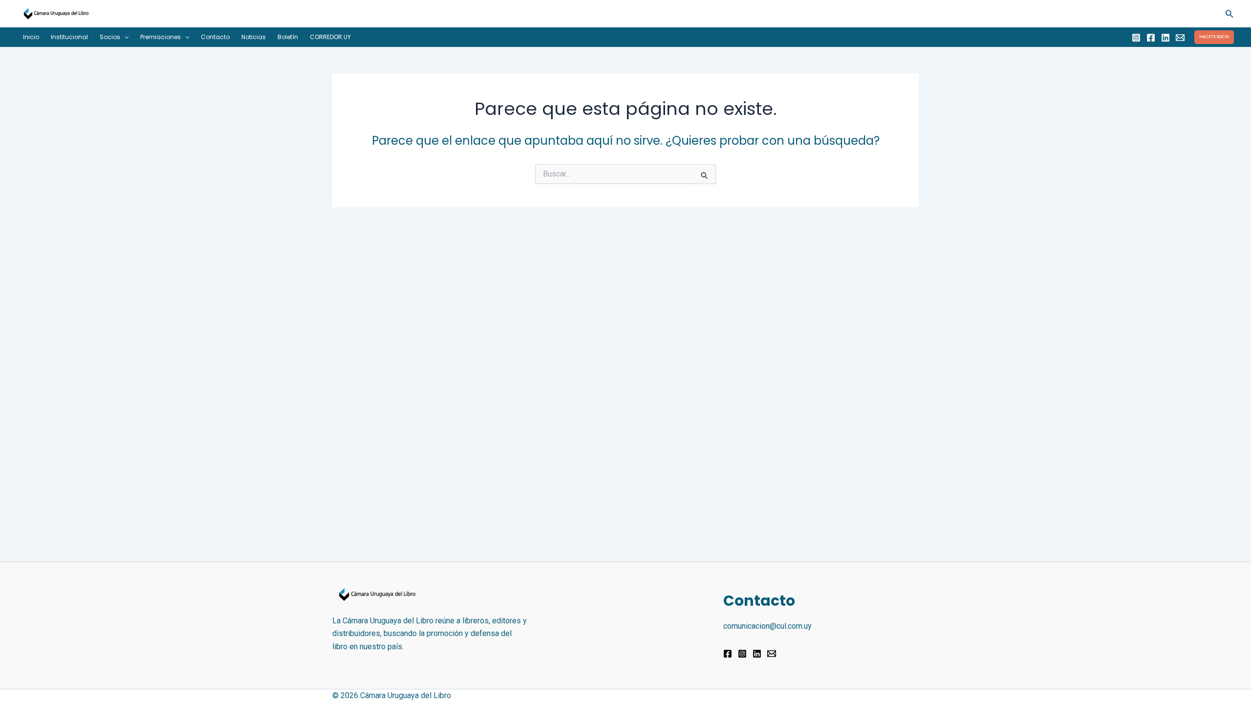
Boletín (288, 37)
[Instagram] (1136, 37)
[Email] (1180, 37)
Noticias (253, 37)
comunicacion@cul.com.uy (767, 626)
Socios (110, 37)
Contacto (215, 37)
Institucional (69, 37)
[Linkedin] (1165, 37)
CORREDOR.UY (330, 37)
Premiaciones (160, 37)
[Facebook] (1150, 37)
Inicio (31, 37)
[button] (1229, 14)
